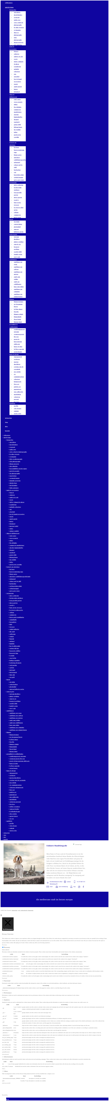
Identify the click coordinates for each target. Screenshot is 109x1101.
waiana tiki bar (14, 648)
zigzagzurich (18, 357)
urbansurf (17, 162)
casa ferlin (12, 658)
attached (16, 76)
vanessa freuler (14, 809)
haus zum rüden (19, 286)
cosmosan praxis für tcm (17, 758)
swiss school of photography (18, 452)
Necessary (7, 947)
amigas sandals (14, 531)
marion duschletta (15, 778)
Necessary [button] (4, 944)
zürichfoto (17, 12)
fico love (16, 402)
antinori (12, 641)
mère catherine (18, 185)
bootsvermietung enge (16, 571)
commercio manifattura (16, 545)
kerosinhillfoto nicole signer (18, 468)
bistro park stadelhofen (16, 617)
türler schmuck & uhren (16, 502)
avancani (17, 17)
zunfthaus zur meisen (16, 718)
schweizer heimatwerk (16, 787)
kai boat (16, 147)
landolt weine (18, 254)
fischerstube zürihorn (16, 598)
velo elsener (17, 408)
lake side (12, 675)
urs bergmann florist (15, 737)
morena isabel (13, 526)
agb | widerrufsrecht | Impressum (25, 910)
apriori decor (13, 816)
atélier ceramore (14, 806)
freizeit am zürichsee (13, 567)
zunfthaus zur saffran (16, 715)
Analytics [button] (4, 997)
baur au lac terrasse (15, 607)
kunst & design (14, 354)
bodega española (14, 660)
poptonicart (17, 389)
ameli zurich (18, 86)
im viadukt (17, 129)
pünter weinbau (18, 242)
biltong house (18, 127)
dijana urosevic (19, 42)
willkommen (8, 2)
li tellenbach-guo (14, 811)
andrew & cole (18, 56)
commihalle (13, 619)
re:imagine (17, 30)
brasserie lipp (13, 653)
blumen (11, 299)
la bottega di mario (15, 663)
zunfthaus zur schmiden (16, 727)
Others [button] (3, 1068)
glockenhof (17, 227)
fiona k (16, 51)
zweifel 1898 (18, 252)
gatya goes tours (19, 180)
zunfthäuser (13, 259)
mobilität (12, 403)
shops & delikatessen (13, 533)
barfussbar (17, 170)
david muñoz (13, 485)
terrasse (12, 627)
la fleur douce (18, 309)
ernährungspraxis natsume (17, 756)
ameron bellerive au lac (16, 689)
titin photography (14, 461)
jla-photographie (14, 473)
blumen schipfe (18, 314)
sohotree (16, 54)
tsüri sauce (17, 99)
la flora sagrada (19, 349)
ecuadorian (17, 66)
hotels (11, 219)
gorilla (16, 406)
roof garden (13, 665)
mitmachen (8, 418)
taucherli (17, 122)
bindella (11, 643)
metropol (12, 670)
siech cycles (17, 413)
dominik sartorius (15, 480)
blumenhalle (17, 317)
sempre (11, 636)
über (6, 426)
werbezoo (17, 359)
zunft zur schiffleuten (16, 723)
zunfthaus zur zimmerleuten (18, 730)
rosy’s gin (17, 257)
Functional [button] (4, 978)
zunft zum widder (14, 720)
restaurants (13, 182)
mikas (16, 104)
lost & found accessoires (17, 514)
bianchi (11, 639)
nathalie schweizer (15, 507)
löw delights (17, 107)
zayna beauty (18, 351)
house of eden (18, 346)
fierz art (16, 384)
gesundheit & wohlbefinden (15, 754)
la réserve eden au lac (16, 610)
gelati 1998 (17, 124)
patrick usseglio (14, 471)
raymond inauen (14, 478)
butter (16, 89)
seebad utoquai (18, 177)
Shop (6, 422)
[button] (5, 864)
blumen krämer (18, 301)
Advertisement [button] (5, 1054)
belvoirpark (13, 672)
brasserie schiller (14, 651)
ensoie (16, 84)
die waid (12, 631)
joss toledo (17, 372)
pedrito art (17, 387)
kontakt (7, 431)
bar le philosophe (14, 646)
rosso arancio (18, 102)
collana (16, 212)
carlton (11, 667)
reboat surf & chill (15, 581)
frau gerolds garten (15, 600)
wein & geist (13, 234)
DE (6, 1099)
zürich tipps (9, 7)
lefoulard (17, 91)
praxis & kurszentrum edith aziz (18, 342)
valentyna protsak (15, 802)
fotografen (12, 10)
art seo (11, 818)
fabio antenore (14, 488)
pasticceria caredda (15, 564)
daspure (16, 119)
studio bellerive (14, 629)
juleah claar (13, 483)
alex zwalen (13, 814)
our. (15, 74)
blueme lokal (18, 322)
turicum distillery (14, 694)
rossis (16, 59)
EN (8, 1099)
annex (11, 528)
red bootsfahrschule (15, 586)
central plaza (18, 224)
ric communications (15, 785)
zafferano (12, 634)
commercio (17, 215)
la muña (11, 655)
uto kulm (16, 221)
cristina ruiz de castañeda (17, 780)
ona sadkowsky (18, 392)
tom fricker (13, 476)
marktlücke (17, 394)
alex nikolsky (18, 45)
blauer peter (18, 155)
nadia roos (17, 20)
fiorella (16, 311)
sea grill (12, 677)
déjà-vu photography (15, 459)
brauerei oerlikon (14, 701)
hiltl (10, 624)
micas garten (18, 197)
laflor (15, 132)
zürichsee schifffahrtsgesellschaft (19, 576)
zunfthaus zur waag (15, 713)
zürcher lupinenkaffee (16, 547)
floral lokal (17, 319)
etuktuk (16, 411)
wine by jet (17, 244)
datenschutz (14, 910)
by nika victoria (19, 27)
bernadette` (13, 622)
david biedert (18, 15)
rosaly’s (16, 200)
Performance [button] (5, 990)
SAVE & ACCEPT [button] (6, 1083)
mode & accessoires (13, 490)
